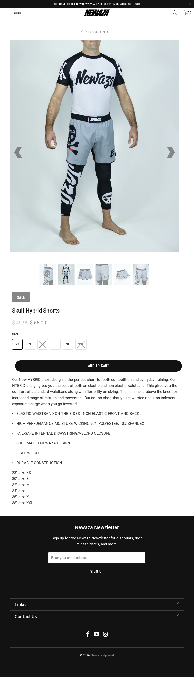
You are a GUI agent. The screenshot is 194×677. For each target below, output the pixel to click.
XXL (81, 344)
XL (68, 344)
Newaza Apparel (102, 655)
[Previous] (18, 152)
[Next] (170, 152)
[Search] (176, 12)
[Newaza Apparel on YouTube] (97, 634)
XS (17, 344)
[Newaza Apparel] (97, 13)
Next (107, 32)
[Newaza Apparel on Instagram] (105, 634)
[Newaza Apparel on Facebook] (88, 634)
